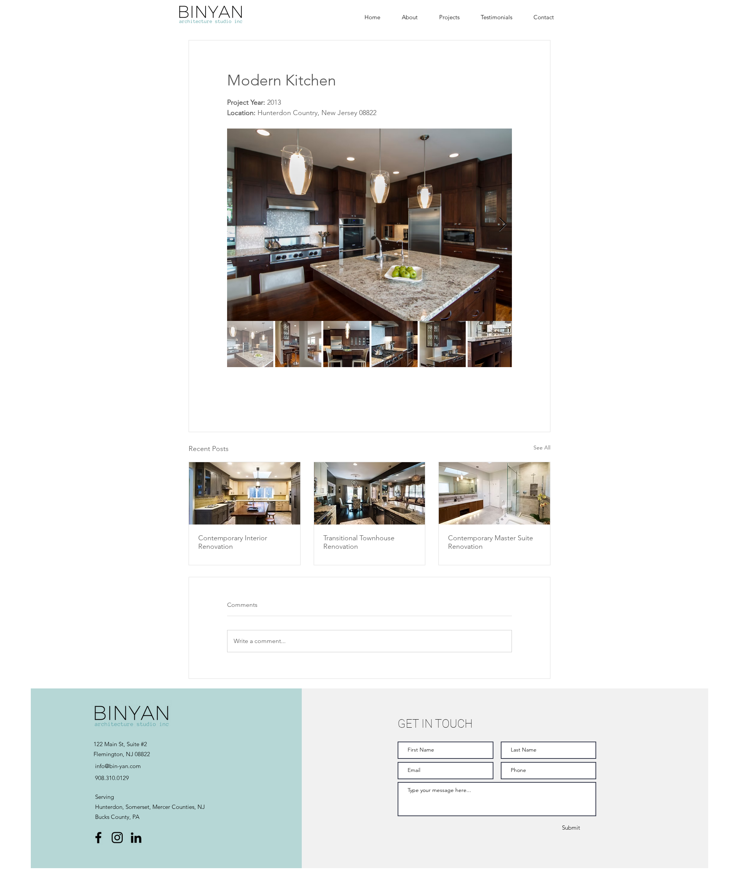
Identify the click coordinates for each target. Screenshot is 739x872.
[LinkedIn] (136, 837)
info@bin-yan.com (118, 766)
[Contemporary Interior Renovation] (244, 493)
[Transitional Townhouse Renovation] (369, 493)
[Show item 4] (394, 344)
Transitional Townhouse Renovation (359, 542)
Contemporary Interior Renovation (232, 542)
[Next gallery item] (502, 224)
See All (541, 447)
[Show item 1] (250, 344)
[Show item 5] (443, 344)
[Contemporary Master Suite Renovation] (494, 493)
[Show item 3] (346, 344)
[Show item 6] (491, 344)
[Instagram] (117, 837)
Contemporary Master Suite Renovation (490, 542)
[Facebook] (98, 837)
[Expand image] (369, 225)
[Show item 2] (298, 344)
